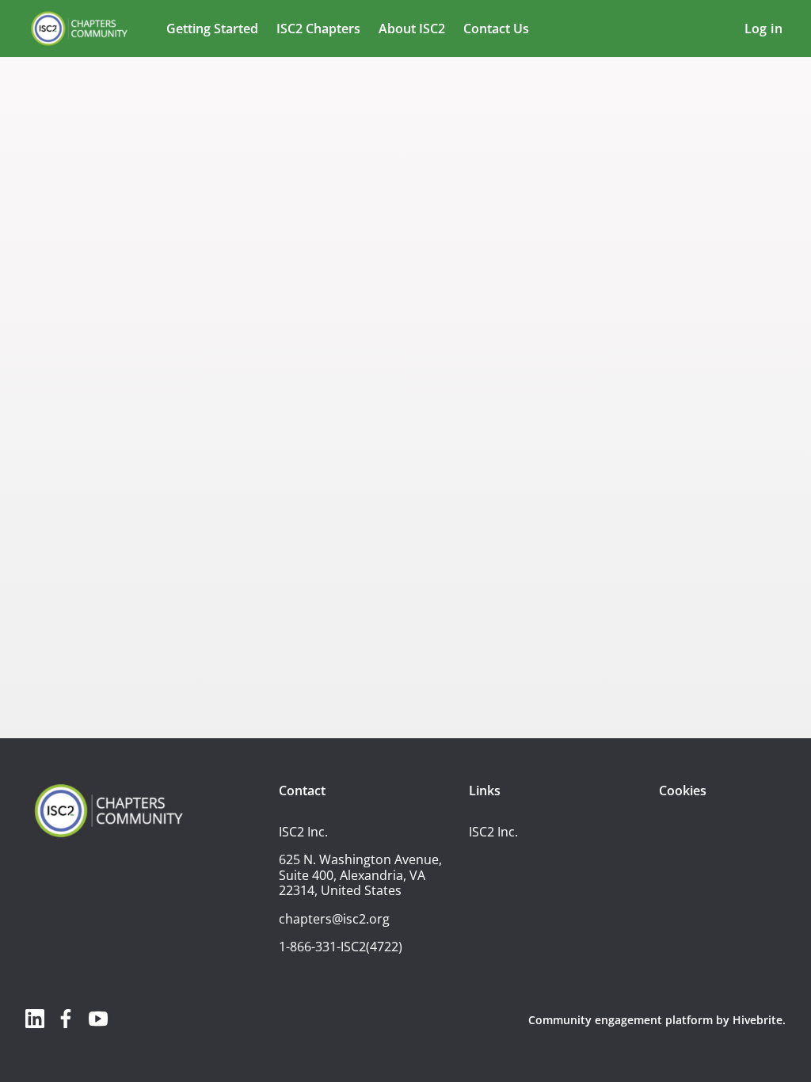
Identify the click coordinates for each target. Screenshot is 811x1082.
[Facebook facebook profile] (66, 1018)
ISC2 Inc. (493, 831)
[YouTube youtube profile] (98, 1018)
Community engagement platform (620, 1019)
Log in (763, 28)
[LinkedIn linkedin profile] (34, 1018)
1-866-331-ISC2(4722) (340, 946)
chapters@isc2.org (334, 919)
